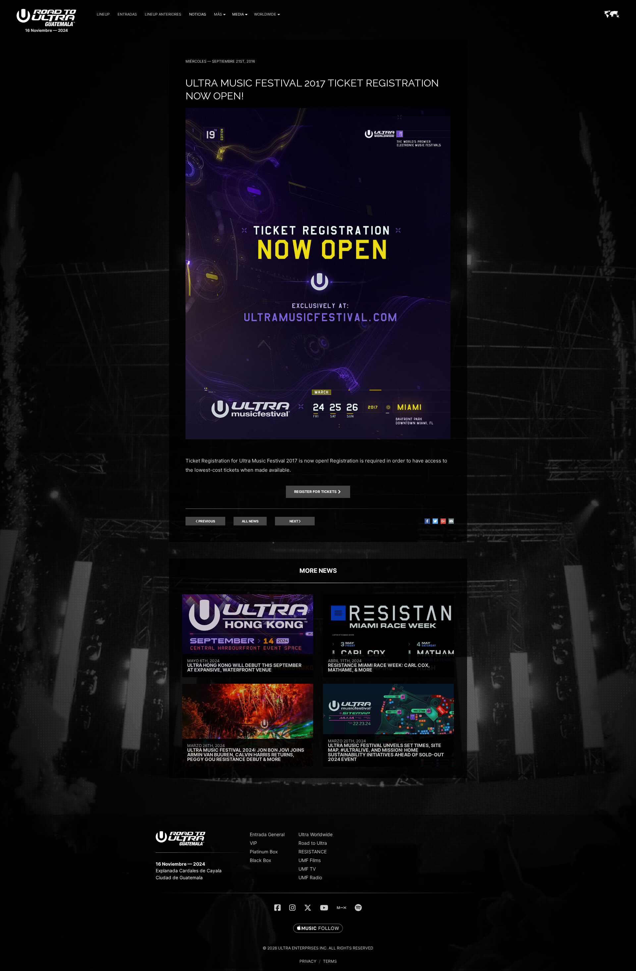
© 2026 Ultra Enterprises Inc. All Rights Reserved (318, 947)
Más (218, 14)
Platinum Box (264, 851)
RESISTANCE (312, 851)
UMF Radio (310, 877)
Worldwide (265, 14)
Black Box (260, 860)
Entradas (127, 14)
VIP (253, 843)
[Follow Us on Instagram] (292, 908)
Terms (330, 961)
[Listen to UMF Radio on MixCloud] (341, 908)
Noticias (197, 14)
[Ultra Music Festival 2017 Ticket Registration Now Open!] (318, 437)
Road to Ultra (312, 843)
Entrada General (267, 834)
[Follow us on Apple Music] (318, 928)
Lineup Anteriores (163, 14)
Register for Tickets (315, 491)
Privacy (307, 961)
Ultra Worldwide (315, 834)
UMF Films (309, 860)
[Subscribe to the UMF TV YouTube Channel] (324, 908)
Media (238, 14)
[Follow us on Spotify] (358, 908)
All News (250, 521)
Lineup (103, 14)
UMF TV (307, 869)
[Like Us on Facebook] (277, 908)
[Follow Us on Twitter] (308, 908)
